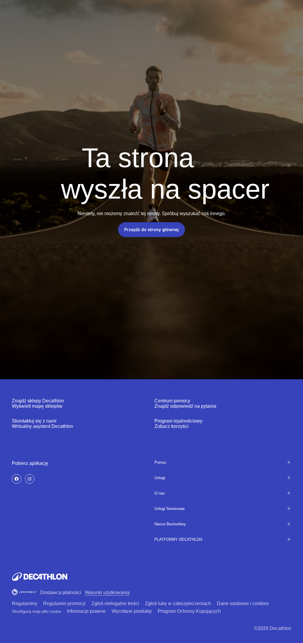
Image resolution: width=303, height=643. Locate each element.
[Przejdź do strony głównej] (39, 576)
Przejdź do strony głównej (151, 229)
